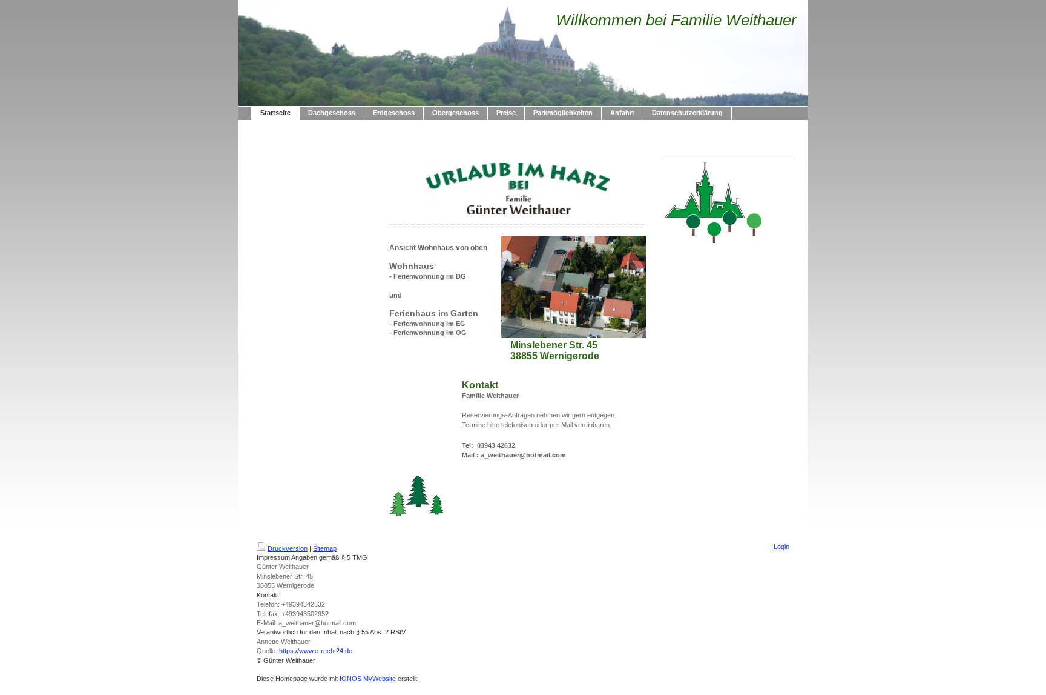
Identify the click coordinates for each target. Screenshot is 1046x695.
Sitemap (325, 548)
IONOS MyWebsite (368, 678)
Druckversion (288, 548)
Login (781, 546)
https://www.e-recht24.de (315, 650)
